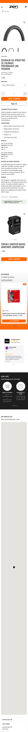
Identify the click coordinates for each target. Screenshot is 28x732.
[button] (25, 7)
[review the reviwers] (6, 351)
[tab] (14, 720)
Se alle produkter (6, 280)
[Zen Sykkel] (14, 7)
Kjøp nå (14, 104)
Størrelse (4, 81)
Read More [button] (8, 361)
